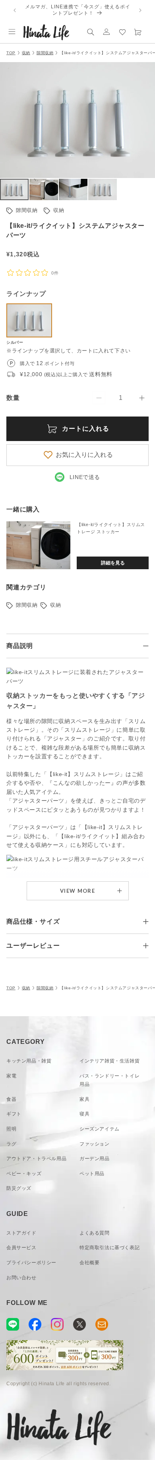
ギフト (13, 1114)
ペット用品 (92, 1173)
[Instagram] (57, 1324)
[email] (101, 1324)
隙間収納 (45, 53)
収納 (26, 53)
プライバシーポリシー (31, 1262)
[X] (79, 1324)
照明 (11, 1129)
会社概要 (89, 1262)
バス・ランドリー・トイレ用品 (109, 1080)
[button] (12, 31)
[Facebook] (35, 1324)
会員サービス (21, 1247)
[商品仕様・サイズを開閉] (146, 921)
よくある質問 (94, 1233)
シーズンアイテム (99, 1129)
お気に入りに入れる (84, 454)
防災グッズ (18, 1188)
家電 (11, 1076)
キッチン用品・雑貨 (28, 1061)
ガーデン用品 (94, 1158)
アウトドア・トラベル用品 (36, 1158)
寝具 (84, 1114)
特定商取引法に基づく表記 (109, 1247)
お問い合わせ (21, 1277)
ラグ (11, 1144)
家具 (84, 1099)
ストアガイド (21, 1233)
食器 (11, 1099)
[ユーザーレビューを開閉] (146, 946)
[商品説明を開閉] (146, 646)
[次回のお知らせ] (140, 10)
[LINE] (12, 1324)
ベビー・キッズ (23, 1173)
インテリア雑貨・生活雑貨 (109, 1061)
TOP (10, 53)
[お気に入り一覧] (122, 31)
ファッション (94, 1144)
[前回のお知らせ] (14, 10)
